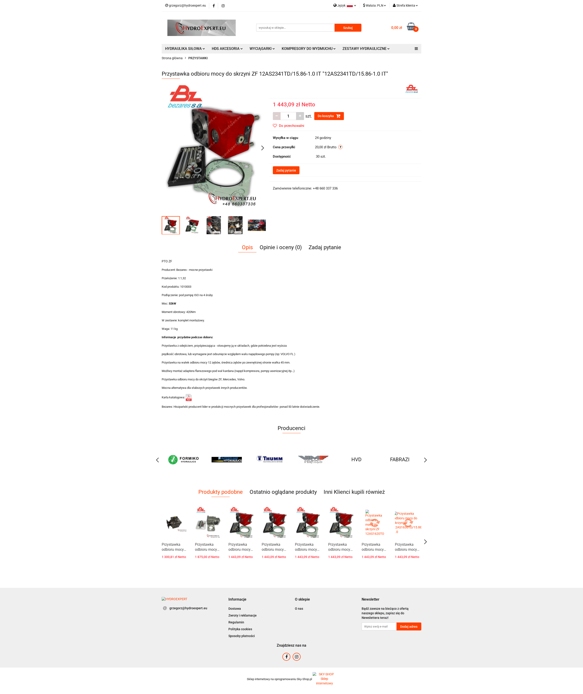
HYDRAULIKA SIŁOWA (184, 48)
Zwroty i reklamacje (242, 615)
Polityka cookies (240, 629)
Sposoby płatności (241, 636)
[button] (237, 600)
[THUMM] (226, 460)
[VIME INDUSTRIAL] (270, 460)
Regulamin (236, 622)
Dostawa (234, 608)
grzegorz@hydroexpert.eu (188, 608)
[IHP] (183, 460)
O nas (299, 608)
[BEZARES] (411, 88)
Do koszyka (326, 116)
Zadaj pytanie (286, 170)
